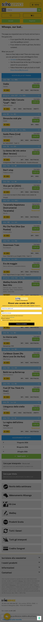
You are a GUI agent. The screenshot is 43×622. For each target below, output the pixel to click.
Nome (2, 311)
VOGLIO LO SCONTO (21, 324)
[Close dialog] (42, 296)
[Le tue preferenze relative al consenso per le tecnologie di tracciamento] (39, 618)
